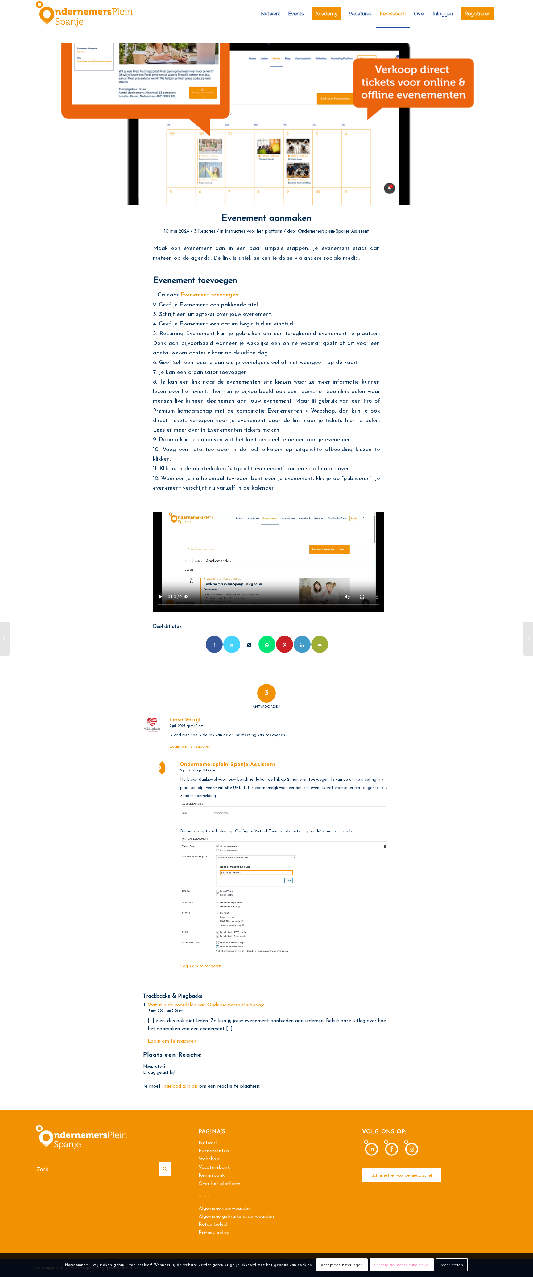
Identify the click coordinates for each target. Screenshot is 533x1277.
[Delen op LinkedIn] (302, 644)
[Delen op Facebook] (214, 644)
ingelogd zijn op (180, 1086)
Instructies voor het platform (253, 231)
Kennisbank (212, 1175)
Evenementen (214, 1151)
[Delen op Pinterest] (284, 644)
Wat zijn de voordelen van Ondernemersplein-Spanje (206, 1005)
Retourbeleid (213, 1224)
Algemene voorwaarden (225, 1208)
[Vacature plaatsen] (5, 639)
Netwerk (208, 1143)
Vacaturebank (214, 1167)
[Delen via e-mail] (319, 644)
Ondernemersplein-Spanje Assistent (333, 231)
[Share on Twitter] (249, 644)
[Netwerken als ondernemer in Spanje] (528, 639)
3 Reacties (204, 231)
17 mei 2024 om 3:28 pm (166, 1011)
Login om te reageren (189, 746)
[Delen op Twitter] (231, 644)
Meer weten (452, 1265)
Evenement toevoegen (209, 295)
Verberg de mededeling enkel (401, 1265)
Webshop (209, 1159)
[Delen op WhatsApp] (266, 644)
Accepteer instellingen (342, 1265)
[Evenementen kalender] (266, 124)
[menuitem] (270, 13)
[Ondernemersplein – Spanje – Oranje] (84, 13)
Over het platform (219, 1183)
